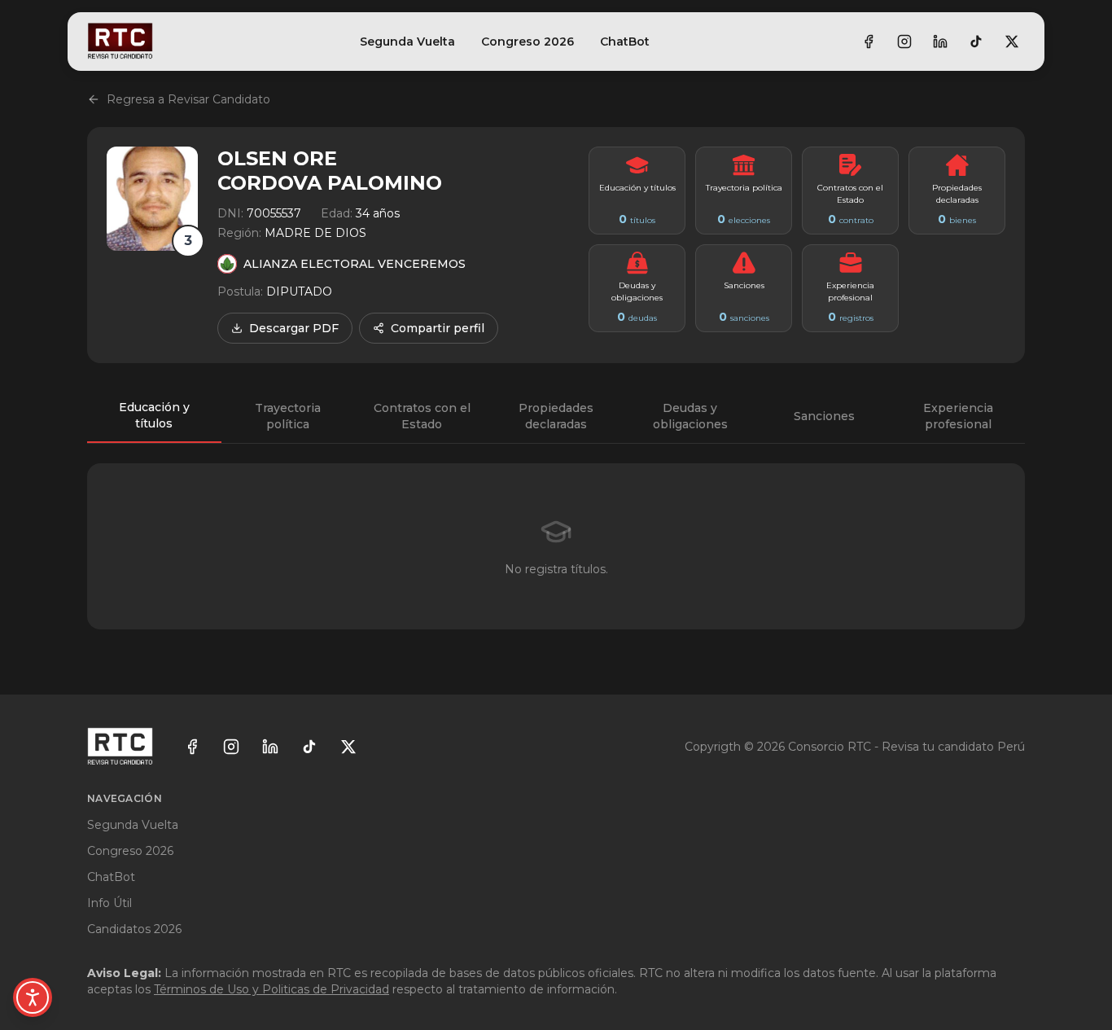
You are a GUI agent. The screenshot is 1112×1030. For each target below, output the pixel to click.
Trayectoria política (288, 416)
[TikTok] (976, 41)
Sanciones (824, 416)
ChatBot (625, 41)
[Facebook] (869, 41)
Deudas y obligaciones (690, 416)
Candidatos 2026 (134, 929)
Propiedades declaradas (556, 416)
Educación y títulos (154, 415)
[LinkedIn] (940, 41)
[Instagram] (904, 41)
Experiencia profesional (958, 416)
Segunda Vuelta (407, 41)
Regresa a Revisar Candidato (188, 99)
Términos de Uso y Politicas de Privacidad (271, 989)
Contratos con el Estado (422, 416)
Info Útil (109, 903)
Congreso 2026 (527, 41)
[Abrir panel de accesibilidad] (32, 997)
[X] (1012, 41)
